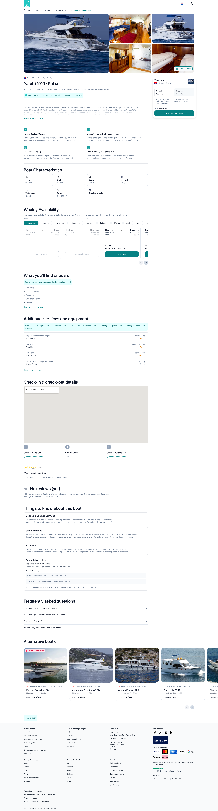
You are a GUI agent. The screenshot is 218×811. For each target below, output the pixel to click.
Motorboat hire (115, 781)
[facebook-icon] (155, 732)
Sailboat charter (116, 763)
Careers (26, 746)
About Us (27, 732)
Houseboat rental (116, 770)
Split (68, 763)
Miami (69, 778)
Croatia (36, 10)
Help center (114, 732)
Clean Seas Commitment (33, 739)
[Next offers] (146, 263)
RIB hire (113, 778)
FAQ (68, 732)
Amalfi (69, 770)
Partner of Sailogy (30, 798)
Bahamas (27, 781)
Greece (26, 763)
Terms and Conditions (86, 587)
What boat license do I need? (99, 522)
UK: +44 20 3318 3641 (118, 739)
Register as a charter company (35, 750)
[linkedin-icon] (171, 732)
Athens (69, 781)
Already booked (42, 254)
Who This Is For (29, 754)
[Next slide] (192, 707)
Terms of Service (73, 743)
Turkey (26, 774)
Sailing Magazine (30, 743)
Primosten (46, 10)
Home (28, 10)
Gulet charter (115, 785)
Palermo (70, 767)
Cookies (70, 735)
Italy (25, 770)
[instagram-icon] (166, 732)
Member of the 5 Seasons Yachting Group (39, 794)
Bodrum (70, 774)
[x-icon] (160, 732)
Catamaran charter (117, 774)
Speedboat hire (115, 767)
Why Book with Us (30, 735)
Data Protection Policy (75, 739)
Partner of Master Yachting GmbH (36, 801)
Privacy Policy (181, 762)
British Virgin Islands (31, 778)
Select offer (122, 254)
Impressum (71, 746)
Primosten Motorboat (61, 10)
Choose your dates (174, 113)
